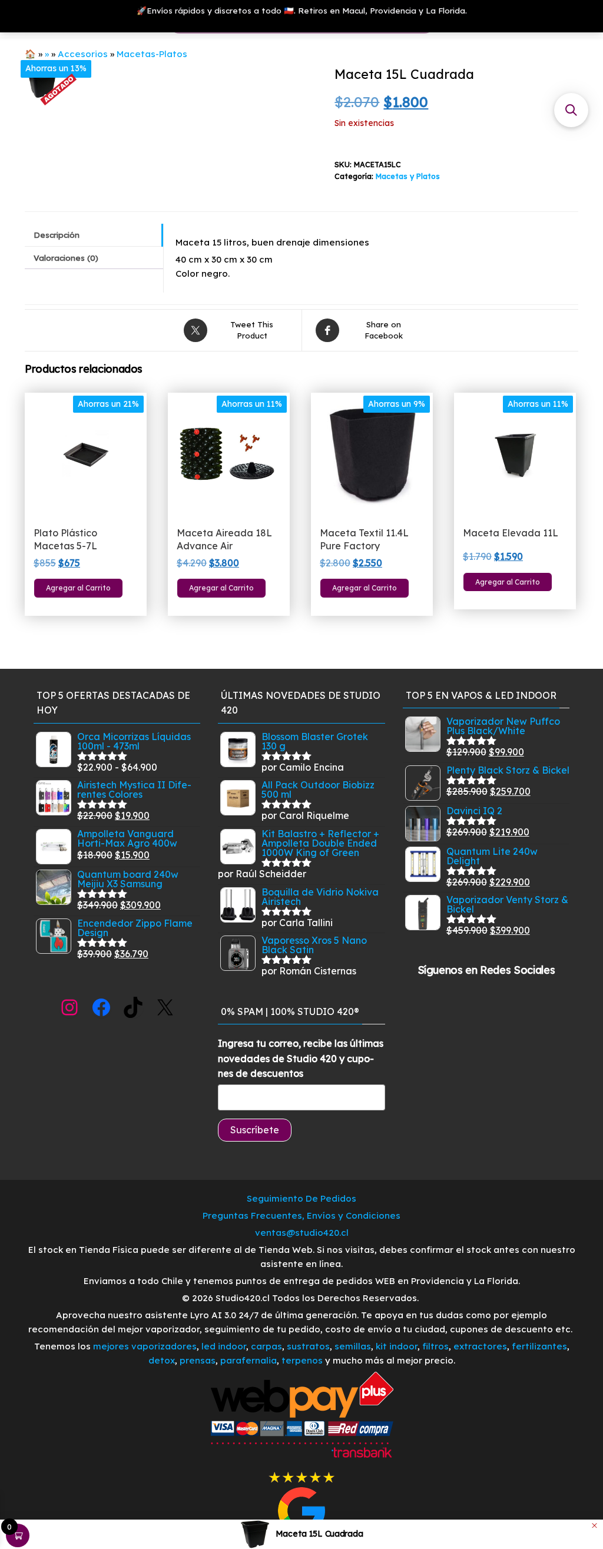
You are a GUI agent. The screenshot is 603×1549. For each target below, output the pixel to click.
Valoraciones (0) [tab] (66, 258)
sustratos (308, 1346)
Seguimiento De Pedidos (301, 1198)
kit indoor (397, 1346)
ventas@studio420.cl (302, 1232)
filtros (435, 1346)
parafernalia (248, 1360)
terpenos (301, 1360)
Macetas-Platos (152, 53)
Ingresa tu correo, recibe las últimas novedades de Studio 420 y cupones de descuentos (300, 1058)
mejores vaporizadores (145, 1346)
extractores (480, 1346)
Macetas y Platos (408, 176)
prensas (198, 1360)
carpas (266, 1346)
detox (161, 1360)
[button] (571, 110)
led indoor (223, 1346)
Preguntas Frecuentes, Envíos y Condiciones (301, 1215)
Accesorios (83, 53)
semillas (352, 1346)
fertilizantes (539, 1346)
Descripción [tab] (56, 235)
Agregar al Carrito (78, 587)
